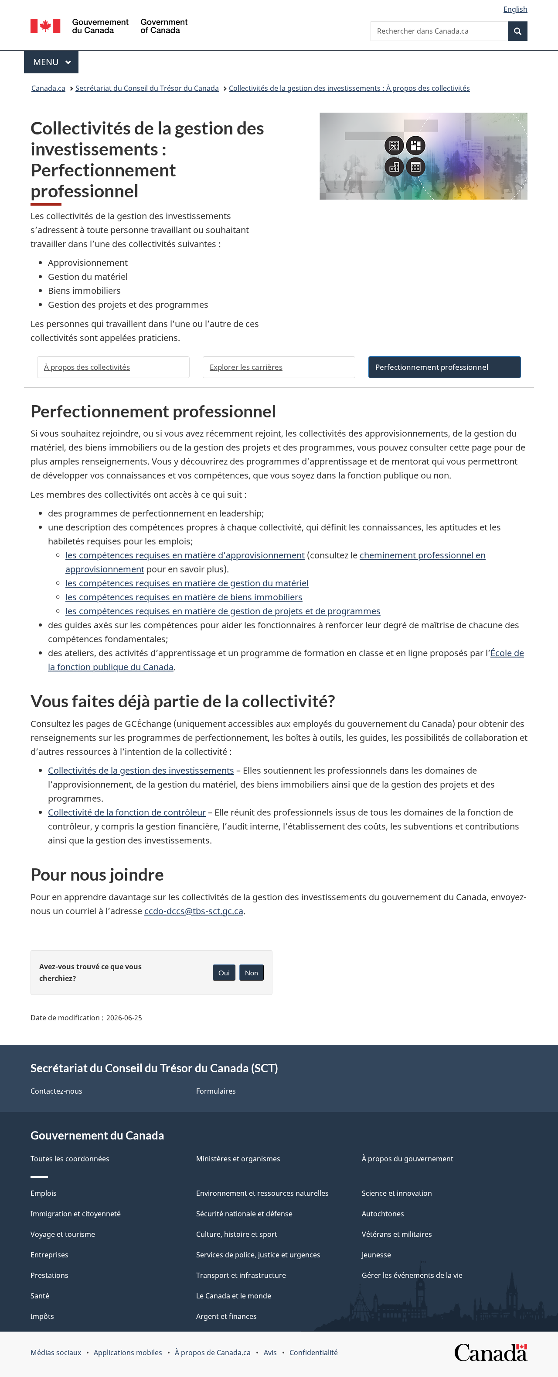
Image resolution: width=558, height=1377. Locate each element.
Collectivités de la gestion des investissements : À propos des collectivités (349, 88)
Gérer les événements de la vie (412, 1275)
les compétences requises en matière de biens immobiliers (184, 597)
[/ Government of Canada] (109, 27)
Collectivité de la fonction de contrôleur (127, 812)
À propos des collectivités (87, 367)
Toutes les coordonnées (70, 1159)
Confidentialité (313, 1352)
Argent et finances (226, 1316)
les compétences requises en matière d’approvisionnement (185, 555)
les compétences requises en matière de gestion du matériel (187, 583)
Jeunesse (376, 1255)
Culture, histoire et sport (236, 1234)
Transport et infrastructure (241, 1275)
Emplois (44, 1193)
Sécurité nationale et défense (244, 1214)
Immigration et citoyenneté (76, 1214)
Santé (40, 1296)
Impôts (42, 1316)
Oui (224, 972)
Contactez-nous (56, 1091)
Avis (270, 1352)
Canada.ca (48, 88)
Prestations (49, 1275)
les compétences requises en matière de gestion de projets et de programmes (223, 611)
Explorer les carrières (246, 367)
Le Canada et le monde (233, 1296)
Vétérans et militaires (397, 1234)
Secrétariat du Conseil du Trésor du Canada (147, 88)
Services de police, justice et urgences (258, 1255)
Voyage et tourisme (63, 1234)
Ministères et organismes (238, 1159)
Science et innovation (397, 1193)
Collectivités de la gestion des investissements (141, 770)
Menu (55, 62)
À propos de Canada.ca (213, 1352)
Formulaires (216, 1091)
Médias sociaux (56, 1352)
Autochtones (383, 1214)
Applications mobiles (128, 1352)
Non (251, 972)
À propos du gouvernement (407, 1159)
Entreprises (49, 1255)
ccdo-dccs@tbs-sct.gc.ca (193, 911)
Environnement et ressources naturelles (262, 1193)
